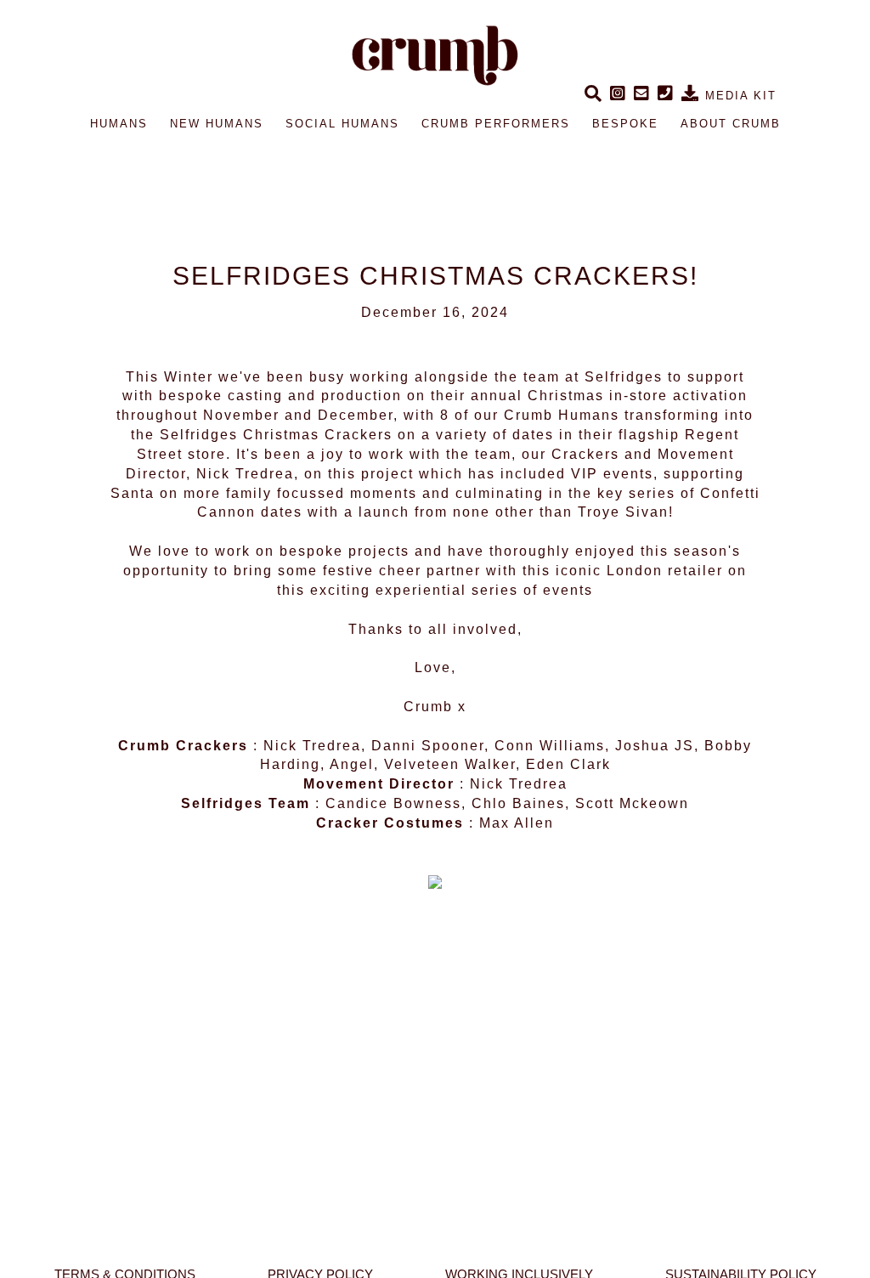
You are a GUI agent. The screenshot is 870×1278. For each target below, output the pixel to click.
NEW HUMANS (216, 123)
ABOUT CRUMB (731, 123)
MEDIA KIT (738, 95)
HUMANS (119, 123)
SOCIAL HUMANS (342, 123)
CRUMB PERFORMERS (495, 123)
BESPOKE (625, 123)
